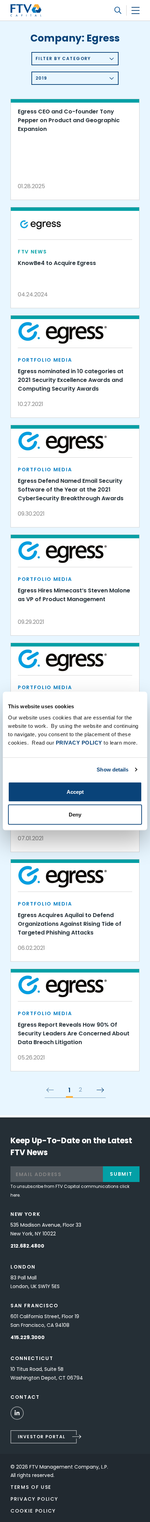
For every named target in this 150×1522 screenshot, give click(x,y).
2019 (41, 78)
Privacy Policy (34, 1498)
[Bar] (136, 10)
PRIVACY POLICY (79, 742)
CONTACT (25, 1397)
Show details (112, 770)
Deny (75, 815)
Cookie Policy (33, 1510)
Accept (75, 792)
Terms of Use (30, 1487)
